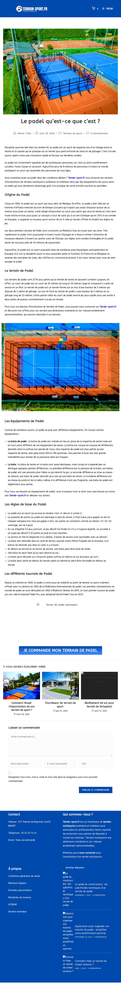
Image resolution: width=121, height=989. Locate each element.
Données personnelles (20, 890)
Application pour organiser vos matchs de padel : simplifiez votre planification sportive (92, 930)
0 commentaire (99, 133)
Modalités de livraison (19, 897)
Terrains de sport (72, 133)
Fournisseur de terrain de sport (60, 704)
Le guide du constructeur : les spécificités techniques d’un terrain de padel (91, 888)
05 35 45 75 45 (28, 833)
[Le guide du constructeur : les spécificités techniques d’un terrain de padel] (68, 889)
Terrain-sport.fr (108, 306)
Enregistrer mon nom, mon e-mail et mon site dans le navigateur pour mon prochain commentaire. (53, 779)
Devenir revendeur (17, 911)
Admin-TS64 (24, 133)
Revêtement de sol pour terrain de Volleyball (99, 704)
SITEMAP (12, 904)
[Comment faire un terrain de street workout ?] (68, 964)
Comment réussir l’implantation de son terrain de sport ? (22, 706)
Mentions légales (17, 883)
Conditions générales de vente (24, 876)
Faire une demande (25, 840)
